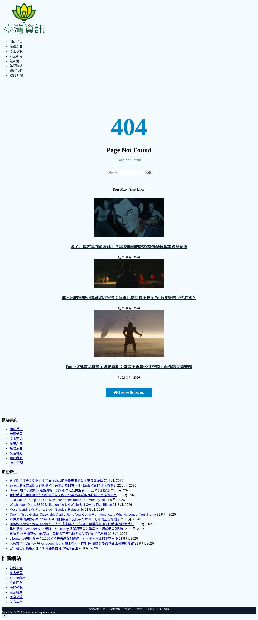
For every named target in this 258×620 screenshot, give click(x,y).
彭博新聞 (16, 568)
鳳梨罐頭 (16, 592)
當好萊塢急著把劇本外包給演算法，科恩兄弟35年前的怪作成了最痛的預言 (63, 495)
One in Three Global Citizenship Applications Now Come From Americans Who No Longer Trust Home (83, 514)
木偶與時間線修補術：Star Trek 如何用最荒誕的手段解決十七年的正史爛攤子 (65, 519)
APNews (149, 608)
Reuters (138, 608)
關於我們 (16, 70)
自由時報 (16, 582)
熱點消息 (16, 61)
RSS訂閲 (16, 75)
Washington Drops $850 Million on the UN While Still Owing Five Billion (61, 504)
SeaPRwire (163, 608)
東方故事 (16, 602)
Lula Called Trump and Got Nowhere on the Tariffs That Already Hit (57, 500)
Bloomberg (114, 608)
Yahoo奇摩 (17, 578)
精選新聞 (16, 46)
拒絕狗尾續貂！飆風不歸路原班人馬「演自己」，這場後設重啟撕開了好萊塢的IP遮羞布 (72, 524)
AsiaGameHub (97, 608)
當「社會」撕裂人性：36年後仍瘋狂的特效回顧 (44, 548)
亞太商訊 (16, 51)
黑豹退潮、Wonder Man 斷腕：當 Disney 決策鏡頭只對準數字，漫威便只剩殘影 (67, 529)
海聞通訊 (16, 587)
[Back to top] (4, 616)
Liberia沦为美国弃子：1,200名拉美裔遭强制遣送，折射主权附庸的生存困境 (64, 538)
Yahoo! (127, 608)
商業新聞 (16, 56)
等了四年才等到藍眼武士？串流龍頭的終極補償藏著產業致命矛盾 (129, 247)
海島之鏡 (16, 597)
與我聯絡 (16, 66)
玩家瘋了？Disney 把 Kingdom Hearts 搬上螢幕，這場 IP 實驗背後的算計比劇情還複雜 (72, 543)
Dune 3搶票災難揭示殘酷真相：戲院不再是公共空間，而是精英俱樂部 (129, 367)
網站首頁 (16, 41)
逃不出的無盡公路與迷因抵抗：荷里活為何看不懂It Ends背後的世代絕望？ (129, 298)
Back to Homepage (131, 392)
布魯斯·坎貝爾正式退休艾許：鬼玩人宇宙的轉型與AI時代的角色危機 (58, 533)
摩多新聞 (16, 573)
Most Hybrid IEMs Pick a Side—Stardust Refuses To (47, 509)
